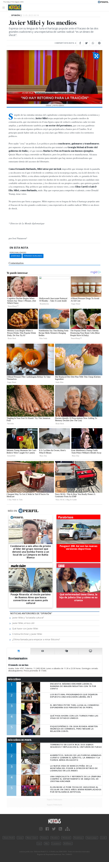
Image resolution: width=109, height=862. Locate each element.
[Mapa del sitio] (67, 829)
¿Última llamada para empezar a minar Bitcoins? (36, 639)
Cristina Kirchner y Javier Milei (27, 634)
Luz (39, 843)
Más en (12, 510)
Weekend (66, 838)
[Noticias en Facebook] (47, 829)
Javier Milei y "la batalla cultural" (28, 617)
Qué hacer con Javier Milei (25, 628)
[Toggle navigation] (4, 7)
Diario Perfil (9, 838)
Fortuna (44, 838)
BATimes (68, 843)
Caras (20, 838)
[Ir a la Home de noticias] (54, 821)
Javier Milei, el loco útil (23, 623)
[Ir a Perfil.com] (103, 2)
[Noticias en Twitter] (54, 829)
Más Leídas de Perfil (20, 740)
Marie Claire (32, 838)
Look (103, 838)
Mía (46, 843)
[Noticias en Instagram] (41, 829)
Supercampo (92, 838)
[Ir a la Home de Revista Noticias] (14, 7)
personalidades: (18, 252)
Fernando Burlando (33, 256)
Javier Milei (15, 256)
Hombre (54, 838)
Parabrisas (78, 838)
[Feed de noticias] (60, 829)
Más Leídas (14, 679)
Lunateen (56, 843)
